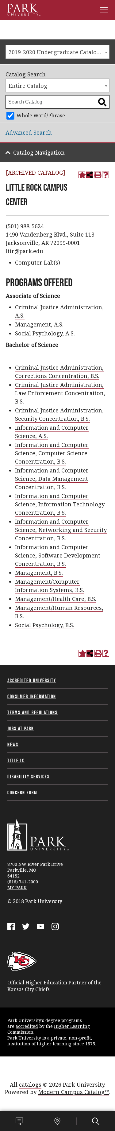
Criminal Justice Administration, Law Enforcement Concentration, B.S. (60, 393)
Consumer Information (31, 696)
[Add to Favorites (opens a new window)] (81, 175)
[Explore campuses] (57, 1121)
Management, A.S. (39, 324)
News (12, 744)
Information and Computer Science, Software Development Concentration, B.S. (57, 555)
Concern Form (22, 792)
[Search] (96, 1121)
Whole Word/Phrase (41, 115)
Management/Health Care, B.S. (55, 598)
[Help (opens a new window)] (105, 175)
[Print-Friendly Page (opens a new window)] (97, 175)
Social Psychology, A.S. (45, 333)
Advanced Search (29, 132)
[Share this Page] (89, 175)
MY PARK (17, 887)
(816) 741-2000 (22, 882)
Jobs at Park (20, 728)
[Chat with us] (19, 1121)
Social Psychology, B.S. (44, 625)
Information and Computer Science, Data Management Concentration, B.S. (52, 479)
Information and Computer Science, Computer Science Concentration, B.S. (52, 453)
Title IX (16, 760)
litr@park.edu (24, 251)
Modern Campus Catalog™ (73, 1092)
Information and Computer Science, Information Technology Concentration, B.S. (60, 504)
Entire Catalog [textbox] (28, 85)
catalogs (30, 1084)
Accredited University (31, 680)
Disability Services (28, 776)
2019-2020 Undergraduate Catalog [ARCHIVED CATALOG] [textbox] (59, 52)
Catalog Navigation (39, 152)
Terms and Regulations (32, 712)
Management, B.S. (39, 572)
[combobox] (57, 52)
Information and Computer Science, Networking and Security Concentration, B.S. (61, 530)
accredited (27, 1026)
